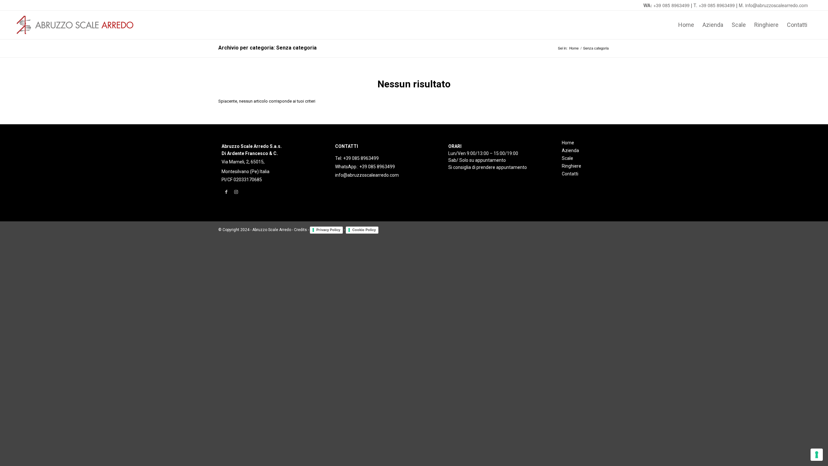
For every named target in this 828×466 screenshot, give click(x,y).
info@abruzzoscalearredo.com (367, 175)
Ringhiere (571, 166)
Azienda (570, 150)
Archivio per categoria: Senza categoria (267, 48)
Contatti (570, 173)
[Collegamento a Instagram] (236, 192)
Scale (567, 158)
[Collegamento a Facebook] (226, 192)
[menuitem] (686, 25)
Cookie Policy (364, 229)
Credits (300, 230)
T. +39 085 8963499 (714, 5)
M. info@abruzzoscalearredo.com (773, 5)
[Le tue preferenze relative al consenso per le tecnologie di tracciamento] (817, 455)
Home (568, 142)
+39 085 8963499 (671, 5)
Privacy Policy (328, 229)
